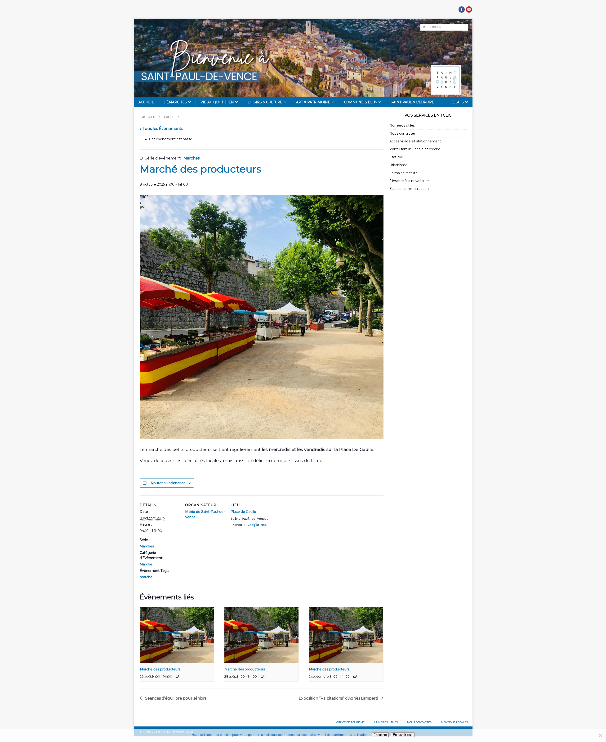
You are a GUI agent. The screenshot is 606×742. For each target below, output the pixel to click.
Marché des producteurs (160, 669)
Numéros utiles (402, 125)
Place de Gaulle (243, 512)
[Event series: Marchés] (177, 676)
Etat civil (396, 157)
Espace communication (409, 189)
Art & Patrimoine (313, 102)
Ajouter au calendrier (168, 483)
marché (146, 577)
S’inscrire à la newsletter (409, 181)
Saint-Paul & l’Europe (412, 102)
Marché (146, 564)
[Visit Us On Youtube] (468, 10)
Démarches (175, 102)
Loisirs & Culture (265, 102)
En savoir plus (403, 735)
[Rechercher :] (444, 27)
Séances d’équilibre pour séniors (175, 698)
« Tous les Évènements (161, 128)
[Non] (600, 735)
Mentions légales (454, 722)
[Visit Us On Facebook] (461, 10)
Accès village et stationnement (415, 141)
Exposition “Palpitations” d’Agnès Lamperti (339, 698)
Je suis (457, 102)
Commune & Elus (360, 102)
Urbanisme (398, 165)
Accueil (146, 102)
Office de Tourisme (350, 722)
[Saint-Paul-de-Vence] (303, 94)
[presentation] (177, 635)
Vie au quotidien (217, 102)
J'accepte (380, 735)
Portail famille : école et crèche (414, 149)
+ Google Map (255, 525)
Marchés (147, 546)
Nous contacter (402, 133)
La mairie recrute (403, 173)
